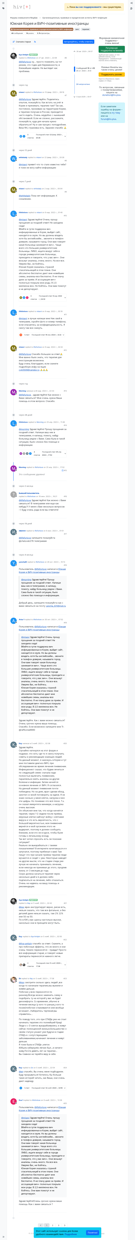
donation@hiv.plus (111, 95)
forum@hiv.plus (108, 119)
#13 (65, 391)
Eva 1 (21, 1100)
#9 (66, 192)
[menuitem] (131, 3)
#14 (65, 425)
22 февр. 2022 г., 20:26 (54, 157)
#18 (65, 565)
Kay (20, 743)
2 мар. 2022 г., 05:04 (53, 189)
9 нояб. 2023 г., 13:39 (53, 1100)
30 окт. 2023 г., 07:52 (54, 619)
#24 (65, 1068)
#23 (65, 978)
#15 (65, 470)
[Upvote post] (51, 77)
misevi (22, 92)
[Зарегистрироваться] (131, 8)
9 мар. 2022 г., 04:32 (54, 347)
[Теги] (3, 8)
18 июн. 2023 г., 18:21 (48, 496)
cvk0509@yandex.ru (29, 370)
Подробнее (71, 1234)
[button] (3, 1237)
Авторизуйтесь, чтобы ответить (78, 42)
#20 (65, 743)
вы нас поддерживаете (88, 7)
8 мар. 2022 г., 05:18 (53, 311)
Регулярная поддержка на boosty (112, 49)
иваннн (22, 531)
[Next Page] (65, 1225)
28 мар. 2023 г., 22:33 (44, 391)
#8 (66, 160)
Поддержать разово (111, 74)
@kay (21, 907)
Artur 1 (21, 619)
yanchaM (23, 562)
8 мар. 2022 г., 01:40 (53, 212)
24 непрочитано (83, 84)
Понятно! (92, 1232)
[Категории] (3, 3)
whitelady (23, 157)
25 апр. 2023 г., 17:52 (55, 467)
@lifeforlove (25, 61)
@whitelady (24, 195)
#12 (65, 350)
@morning (24, 429)
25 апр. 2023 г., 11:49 (56, 422)
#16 (65, 496)
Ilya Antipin (24, 55)
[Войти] (131, 3)
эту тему (115, 112)
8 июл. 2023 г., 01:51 (55, 531)
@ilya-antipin (25, 943)
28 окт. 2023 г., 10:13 (56, 562)
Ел (20, 978)
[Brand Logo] (21, 7)
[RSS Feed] (35, 42)
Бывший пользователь (29, 493)
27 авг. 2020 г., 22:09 (48, 58)
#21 (65, 903)
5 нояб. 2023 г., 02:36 (41, 743)
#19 (65, 623)
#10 (65, 216)
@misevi (23, 164)
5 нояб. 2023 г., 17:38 (45, 978)
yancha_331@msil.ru (56, 606)
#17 (65, 534)
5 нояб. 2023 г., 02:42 (42, 903)
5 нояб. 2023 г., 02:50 (52, 936)
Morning (22, 391)
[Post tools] (64, 77)
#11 (65, 314)
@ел (21, 1071)
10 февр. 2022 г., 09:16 (54, 92)
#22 (65, 940)
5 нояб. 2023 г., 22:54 (45, 1068)
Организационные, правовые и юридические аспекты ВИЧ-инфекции (43, 29)
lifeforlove (31, 58)
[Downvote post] (59, 77)
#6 (66, 58)
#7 (66, 95)
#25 (65, 1103)
